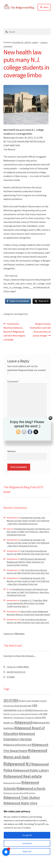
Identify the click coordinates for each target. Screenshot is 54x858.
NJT (12, 717)
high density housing (29, 714)
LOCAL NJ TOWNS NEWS (18, 666)
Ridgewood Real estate (22, 776)
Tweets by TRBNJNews (14, 633)
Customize (27, 843)
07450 (13, 700)
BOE (30, 705)
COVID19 (29, 710)
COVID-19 (20, 710)
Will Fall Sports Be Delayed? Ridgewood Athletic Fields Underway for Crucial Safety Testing (26, 562)
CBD (34, 705)
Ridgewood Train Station (21, 797)
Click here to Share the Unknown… (19, 655)
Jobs (40, 714)
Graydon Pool (15, 714)
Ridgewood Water (16, 803)
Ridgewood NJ (17, 764)
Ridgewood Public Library (31, 770)
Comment (13, 381)
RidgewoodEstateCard (17, 745)
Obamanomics (19, 717)
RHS (12, 723)
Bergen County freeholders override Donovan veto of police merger (40, 329)
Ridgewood (23, 722)
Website (11, 451)
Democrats (39, 710)
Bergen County (25, 701)
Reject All (27, 851)
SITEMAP (11, 677)
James (35, 42)
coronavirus (10, 710)
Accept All (27, 835)
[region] (27, 832)
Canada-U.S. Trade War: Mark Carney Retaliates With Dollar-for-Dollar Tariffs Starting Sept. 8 (27, 603)
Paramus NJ (30, 718)
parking (38, 717)
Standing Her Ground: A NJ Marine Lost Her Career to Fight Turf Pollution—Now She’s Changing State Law (28, 520)
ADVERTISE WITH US (16, 672)
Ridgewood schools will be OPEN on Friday (19, 793)
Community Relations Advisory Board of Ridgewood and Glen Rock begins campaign (14, 331)
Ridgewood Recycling (12, 783)
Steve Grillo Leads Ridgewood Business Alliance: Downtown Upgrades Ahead (28, 613)
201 (6, 700)
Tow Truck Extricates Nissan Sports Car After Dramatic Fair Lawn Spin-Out (28, 552)
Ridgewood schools (30, 788)
